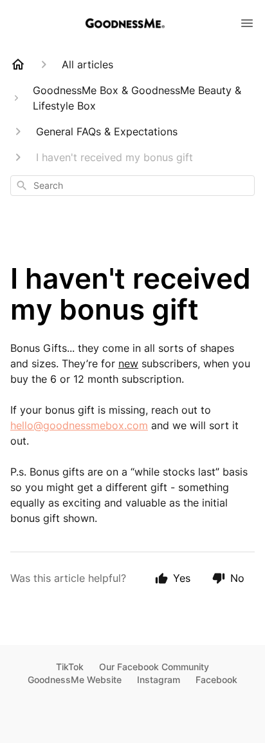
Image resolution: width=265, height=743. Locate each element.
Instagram (158, 679)
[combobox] (132, 185)
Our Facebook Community (154, 666)
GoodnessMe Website (75, 679)
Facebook (216, 679)
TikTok (70, 666)
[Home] (18, 64)
